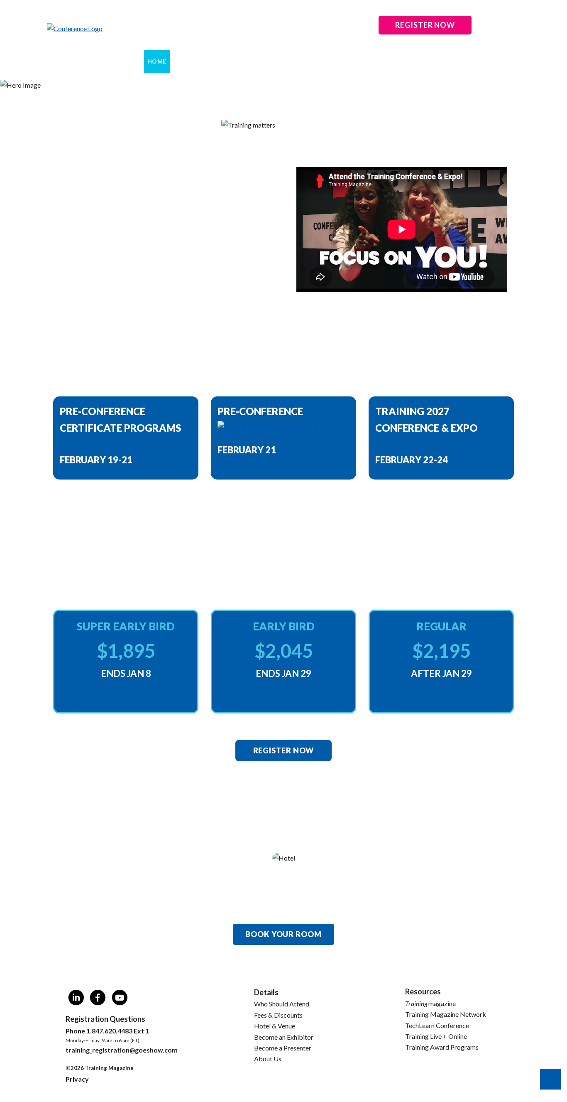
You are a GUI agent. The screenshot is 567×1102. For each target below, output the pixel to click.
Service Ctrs (392, 61)
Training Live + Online (436, 1036)
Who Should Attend (281, 1004)
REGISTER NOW (425, 25)
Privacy (77, 1079)
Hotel (295, 61)
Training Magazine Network (445, 1014)
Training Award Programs (442, 1047)
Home (156, 61)
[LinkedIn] (76, 998)
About (187, 61)
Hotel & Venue (274, 1026)
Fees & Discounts (278, 1015)
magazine (430, 1003)
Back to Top (550, 1079)
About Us (267, 1059)
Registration (338, 61)
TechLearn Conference (437, 1025)
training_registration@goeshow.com (122, 1050)
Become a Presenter (282, 1048)
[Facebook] (98, 998)
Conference (228, 61)
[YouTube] (119, 998)
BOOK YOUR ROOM (283, 934)
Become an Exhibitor (283, 1037)
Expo (267, 61)
